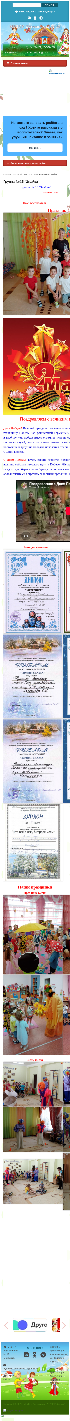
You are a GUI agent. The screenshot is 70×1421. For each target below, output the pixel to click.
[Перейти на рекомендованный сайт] (30, 1330)
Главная (6, 174)
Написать (35, 147)
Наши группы (33, 174)
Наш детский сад (19, 174)
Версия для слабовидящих (37, 11)
